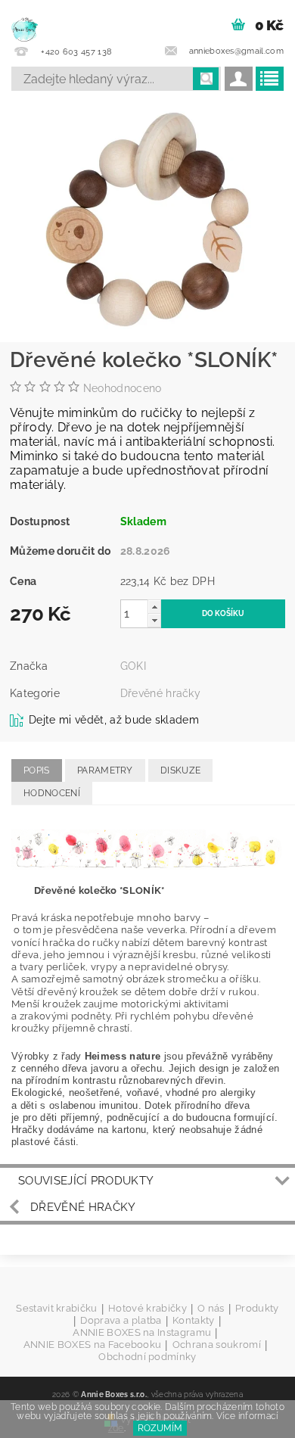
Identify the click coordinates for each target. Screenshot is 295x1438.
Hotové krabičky (147, 1308)
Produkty (257, 1308)
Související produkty (86, 1180)
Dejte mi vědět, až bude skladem (114, 720)
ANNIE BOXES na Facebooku (92, 1345)
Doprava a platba (120, 1320)
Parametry (105, 770)
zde (116, 1428)
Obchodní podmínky (147, 1357)
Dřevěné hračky (160, 693)
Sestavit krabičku (56, 1308)
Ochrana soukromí (216, 1345)
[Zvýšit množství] (154, 606)
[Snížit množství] (154, 620)
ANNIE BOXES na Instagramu (142, 1333)
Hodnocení (51, 793)
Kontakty (193, 1320)
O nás (211, 1308)
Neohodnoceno (122, 388)
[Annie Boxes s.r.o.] (24, 19)
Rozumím (160, 1428)
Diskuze (180, 770)
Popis (36, 770)
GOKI (133, 666)
